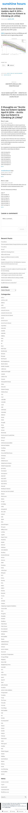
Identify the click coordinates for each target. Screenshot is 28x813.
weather (3, 746)
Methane (3, 547)
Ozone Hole (4, 608)
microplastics (4, 550)
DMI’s (3, 33)
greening (3, 468)
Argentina (3, 325)
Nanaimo (3, 565)
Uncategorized (18, 73)
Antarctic (3, 307)
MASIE (2, 542)
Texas (2, 697)
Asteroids (3, 328)
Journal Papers (4, 524)
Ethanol (3, 437)
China (2, 384)
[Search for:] (14, 797)
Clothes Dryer (4, 392)
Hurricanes (4, 496)
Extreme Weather (5, 445)
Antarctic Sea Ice (5, 310)
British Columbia (5, 366)
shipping (3, 659)
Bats (2, 338)
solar (2, 672)
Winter (2, 761)
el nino (3, 430)
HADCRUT (3, 478)
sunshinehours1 (5, 170)
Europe (3, 440)
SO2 (2, 669)
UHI (2, 713)
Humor (3, 494)
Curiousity (3, 412)
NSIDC (2, 588)
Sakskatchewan (5, 641)
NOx (2, 583)
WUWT (3, 774)
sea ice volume (4, 649)
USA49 (2, 728)
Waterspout (4, 743)
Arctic (2, 318)
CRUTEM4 (3, 409)
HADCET (3, 476)
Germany (3, 455)
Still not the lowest (5, 254)
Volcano (3, 736)
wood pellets (4, 771)
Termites (3, 695)
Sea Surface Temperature (7, 654)
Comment (22, 229)
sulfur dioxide (4, 685)
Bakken (3, 336)
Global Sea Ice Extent (6, 463)
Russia (2, 639)
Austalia (3, 330)
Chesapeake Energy (6, 381)
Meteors (3, 544)
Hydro (2, 499)
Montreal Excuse (5, 555)
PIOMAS (3, 618)
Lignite (3, 534)
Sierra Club (3, 662)
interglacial (4, 509)
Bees (2, 346)
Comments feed (5, 789)
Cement (3, 379)
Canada (3, 374)
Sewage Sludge (4, 657)
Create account (4, 782)
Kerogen (3, 527)
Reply (2, 166)
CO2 (2, 394)
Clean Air (3, 386)
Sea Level (3, 651)
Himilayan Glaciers (5, 488)
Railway (3, 634)
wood (2, 766)
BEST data (3, 348)
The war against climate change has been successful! (14, 244)
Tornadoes (4, 241)
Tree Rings (3, 708)
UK (2, 715)
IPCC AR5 (3, 511)
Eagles (2, 427)
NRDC (2, 585)
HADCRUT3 (4, 481)
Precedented (4, 629)
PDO (2, 611)
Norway (3, 580)
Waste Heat (3, 738)
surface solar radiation (6, 690)
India (2, 506)
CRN (2, 407)
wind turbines (4, 759)
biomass (3, 356)
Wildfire (3, 756)
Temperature (4, 692)
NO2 (2, 575)
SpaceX (3, 680)
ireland (3, 514)
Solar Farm (3, 674)
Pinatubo (3, 616)
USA (2, 723)
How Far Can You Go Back (7, 491)
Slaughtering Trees (5, 664)
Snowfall (3, 667)
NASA (2, 567)
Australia (3, 333)
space (2, 677)
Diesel (2, 417)
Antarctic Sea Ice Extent (7, 315)
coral (2, 404)
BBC (2, 341)
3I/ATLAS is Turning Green (7, 252)
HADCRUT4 (4, 483)
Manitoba (3, 539)
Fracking (3, 448)
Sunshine (3, 687)
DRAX (2, 420)
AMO (2, 305)
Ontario (3, 603)
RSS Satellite (4, 636)
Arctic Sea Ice (10, 73)
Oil (1, 598)
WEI (2, 748)
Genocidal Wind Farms (6, 453)
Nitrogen (3, 573)
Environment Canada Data (7, 435)
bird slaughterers (5, 361)
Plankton (3, 621)
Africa (2, 297)
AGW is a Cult (4, 300)
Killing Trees (4, 529)
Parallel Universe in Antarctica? (8, 282)
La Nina (3, 532)
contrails (3, 402)
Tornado (3, 702)
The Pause (3, 700)
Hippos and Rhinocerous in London (10, 257)
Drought (3, 422)
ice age (3, 501)
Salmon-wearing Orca (6, 280)
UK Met (3, 718)
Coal (2, 397)
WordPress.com (5, 792)
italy (2, 516)
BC (1, 343)
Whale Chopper (5, 751)
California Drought (5, 371)
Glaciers (3, 458)
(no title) (3, 259)
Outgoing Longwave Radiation (8, 606)
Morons (3, 560)
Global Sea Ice (4, 460)
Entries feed (4, 787)
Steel (2, 682)
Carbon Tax (4, 376)
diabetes (3, 415)
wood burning (4, 769)
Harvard (3, 486)
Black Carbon (4, 364)
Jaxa (2, 522)
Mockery (3, 552)
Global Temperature (6, 466)
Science (3, 646)
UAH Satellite (4, 710)
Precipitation (4, 631)
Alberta (3, 302)
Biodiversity (4, 351)
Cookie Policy (7, 807)
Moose (2, 557)
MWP (2, 562)
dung (2, 425)
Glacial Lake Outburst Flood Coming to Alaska (12, 277)
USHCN (3, 733)
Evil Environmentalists (6, 443)
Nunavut (3, 593)
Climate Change (5, 389)
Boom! (2, 249)
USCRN (2, 731)
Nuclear (3, 590)
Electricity (3, 432)
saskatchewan (4, 644)
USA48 (2, 725)
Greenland (3, 471)
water (2, 741)
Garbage (3, 450)
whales (2, 753)
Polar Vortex (4, 626)
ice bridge (3, 504)
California (3, 369)
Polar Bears (4, 623)
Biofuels (3, 353)
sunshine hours (14, 3)
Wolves (3, 764)
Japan (2, 519)
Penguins (3, 613)
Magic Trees (4, 537)
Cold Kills (3, 399)
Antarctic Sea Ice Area (6, 313)
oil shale (3, 601)
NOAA (2, 578)
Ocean (2, 595)
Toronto (3, 705)
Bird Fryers (4, 358)
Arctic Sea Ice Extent (6, 323)
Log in (2, 784)
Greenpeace (4, 473)
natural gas (4, 570)
